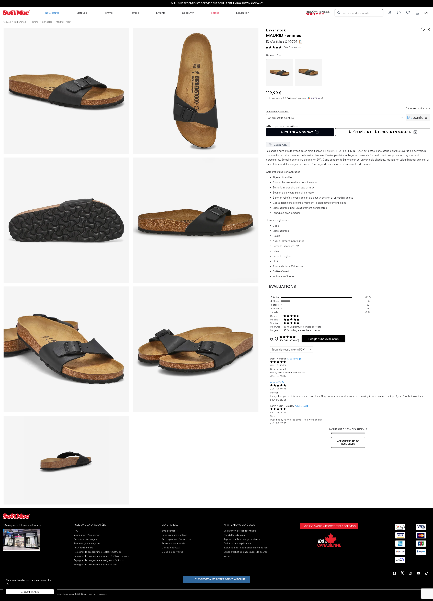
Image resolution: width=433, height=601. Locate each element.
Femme (108, 12)
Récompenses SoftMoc (174, 534)
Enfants (160, 12)
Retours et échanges (85, 539)
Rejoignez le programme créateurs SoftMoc (97, 551)
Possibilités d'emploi (234, 534)
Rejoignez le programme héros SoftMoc (95, 564)
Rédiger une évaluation (323, 339)
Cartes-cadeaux (170, 547)
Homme (134, 12)
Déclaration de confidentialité (239, 530)
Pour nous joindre (83, 547)
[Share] (429, 29)
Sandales (47, 21)
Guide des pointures (277, 111)
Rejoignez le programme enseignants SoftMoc (99, 560)
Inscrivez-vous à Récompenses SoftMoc (329, 525)
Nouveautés (52, 12)
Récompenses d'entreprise (176, 539)
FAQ (76, 530)
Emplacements (170, 530)
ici (7, 583)
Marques (81, 12)
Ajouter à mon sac (297, 132)
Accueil (7, 21)
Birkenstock (20, 21)
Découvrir (188, 12)
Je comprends (30, 591)
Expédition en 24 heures (287, 126)
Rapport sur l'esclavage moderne (241, 539)
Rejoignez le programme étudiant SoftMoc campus (101, 556)
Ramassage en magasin (87, 543)
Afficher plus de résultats (348, 442)
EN (426, 12)
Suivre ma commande (173, 543)
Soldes (215, 12)
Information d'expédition (87, 534)
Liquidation (242, 12)
